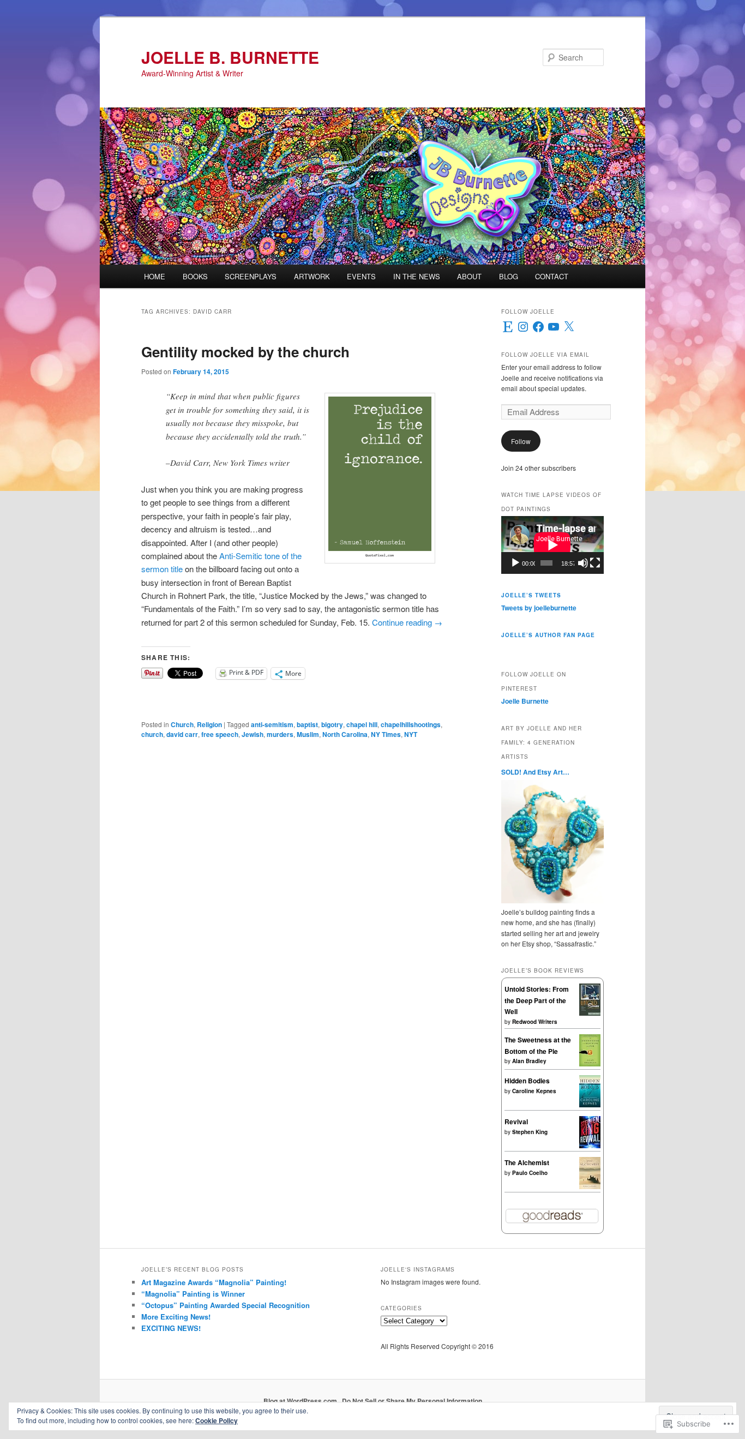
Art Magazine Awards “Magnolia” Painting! (213, 1282)
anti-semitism (272, 724)
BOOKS (195, 276)
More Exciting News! (176, 1316)
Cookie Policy (216, 1420)
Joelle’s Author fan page (548, 635)
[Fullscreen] (595, 562)
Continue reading (407, 622)
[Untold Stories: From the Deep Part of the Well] (589, 1013)
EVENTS (361, 276)
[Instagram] (523, 326)
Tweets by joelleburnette (538, 608)
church (152, 734)
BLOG (508, 276)
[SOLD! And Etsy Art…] (552, 901)
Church (182, 724)
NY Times (386, 734)
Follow (521, 441)
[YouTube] (553, 326)
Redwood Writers (534, 1022)
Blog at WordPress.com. (301, 1401)
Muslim (308, 734)
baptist (307, 724)
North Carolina (345, 734)
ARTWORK (312, 276)
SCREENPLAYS (251, 276)
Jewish (252, 734)
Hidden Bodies (527, 1081)
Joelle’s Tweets (531, 595)
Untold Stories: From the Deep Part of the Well (536, 1000)
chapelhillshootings (411, 724)
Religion (209, 724)
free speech (219, 734)
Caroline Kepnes (534, 1091)
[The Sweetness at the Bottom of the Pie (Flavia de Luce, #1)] (589, 1064)
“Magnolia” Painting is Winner (193, 1293)
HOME (154, 276)
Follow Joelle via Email (545, 354)
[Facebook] (538, 326)
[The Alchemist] (589, 1186)
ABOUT (469, 276)
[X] (568, 326)
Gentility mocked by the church (245, 351)
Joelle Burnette (525, 701)
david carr (182, 734)
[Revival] (589, 1145)
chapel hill (361, 724)
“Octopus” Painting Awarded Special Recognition (225, 1305)
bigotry (332, 724)
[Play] (515, 562)
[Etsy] (507, 326)
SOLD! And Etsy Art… (535, 772)
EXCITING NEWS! (171, 1328)
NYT (410, 734)
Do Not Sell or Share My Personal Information (412, 1401)
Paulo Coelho (530, 1173)
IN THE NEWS (416, 276)
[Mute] (583, 562)
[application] (552, 545)
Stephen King (530, 1132)
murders (280, 734)
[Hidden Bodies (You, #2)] (589, 1105)
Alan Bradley (529, 1061)
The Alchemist (526, 1162)
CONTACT (551, 276)
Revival (516, 1121)
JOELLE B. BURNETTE (230, 57)
